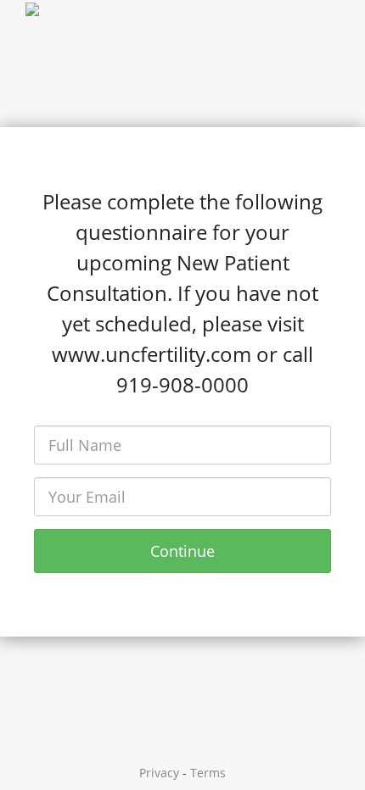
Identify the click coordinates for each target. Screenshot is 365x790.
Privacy (159, 773)
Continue (182, 551)
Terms (208, 773)
